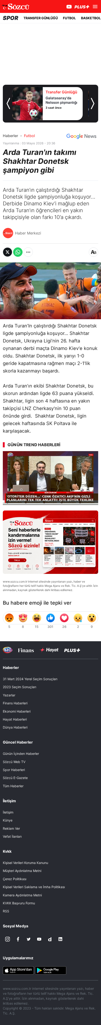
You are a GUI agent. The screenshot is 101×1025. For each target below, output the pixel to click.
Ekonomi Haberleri (17, 711)
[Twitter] (28, 939)
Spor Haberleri (14, 770)
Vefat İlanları (12, 836)
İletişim (8, 812)
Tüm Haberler (13, 786)
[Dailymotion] (49, 939)
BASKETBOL (91, 18)
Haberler (10, 135)
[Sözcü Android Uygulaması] (50, 970)
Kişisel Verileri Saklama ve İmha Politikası (34, 887)
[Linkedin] (60, 939)
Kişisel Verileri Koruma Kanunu (25, 863)
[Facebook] (18, 939)
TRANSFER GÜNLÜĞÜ (40, 18)
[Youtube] (39, 939)
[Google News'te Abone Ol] (81, 136)
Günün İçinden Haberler (21, 754)
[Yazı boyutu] (93, 252)
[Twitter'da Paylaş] (7, 252)
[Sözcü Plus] (72, 650)
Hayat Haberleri (15, 719)
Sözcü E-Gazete (15, 778)
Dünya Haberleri (15, 727)
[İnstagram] (7, 939)
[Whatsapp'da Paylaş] (18, 252)
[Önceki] (8, 103)
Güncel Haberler (18, 742)
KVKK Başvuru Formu (19, 903)
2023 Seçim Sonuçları (19, 687)
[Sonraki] (92, 103)
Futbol (29, 135)
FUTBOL (69, 18)
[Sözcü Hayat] (48, 650)
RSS (6, 911)
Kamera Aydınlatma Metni (22, 895)
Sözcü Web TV (14, 762)
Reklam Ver (11, 828)
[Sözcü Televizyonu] (7, 650)
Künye (7, 820)
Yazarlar (9, 695)
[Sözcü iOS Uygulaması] (18, 970)
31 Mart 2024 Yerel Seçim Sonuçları (30, 679)
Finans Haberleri (15, 703)
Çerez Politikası (14, 879)
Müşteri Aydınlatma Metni (22, 871)
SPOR (10, 18)
